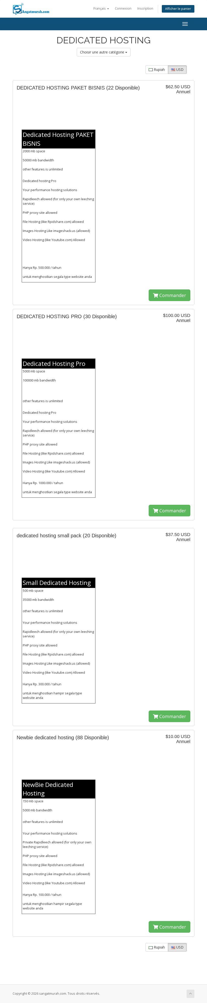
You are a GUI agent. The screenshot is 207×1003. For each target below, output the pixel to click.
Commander (172, 295)
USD (179, 69)
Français (100, 8)
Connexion (123, 8)
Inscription (145, 8)
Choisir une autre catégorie (102, 52)
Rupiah (159, 69)
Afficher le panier (178, 9)
